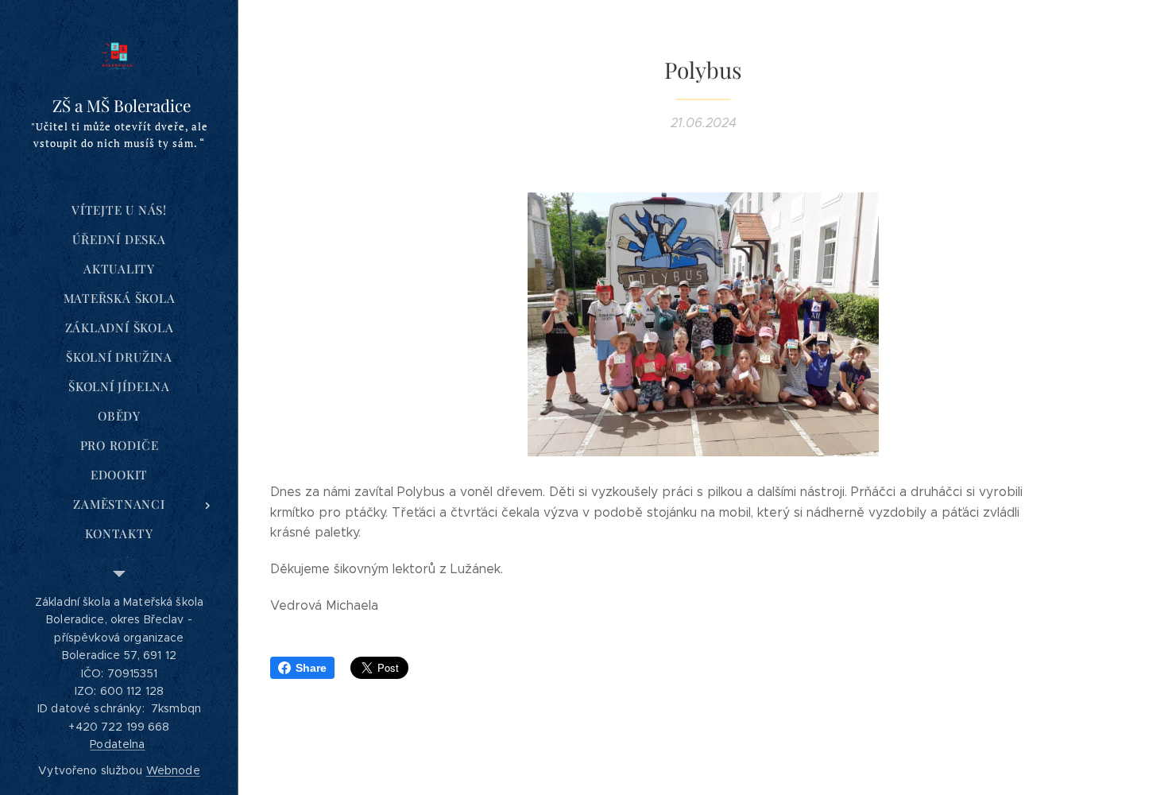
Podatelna (117, 744)
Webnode (173, 770)
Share (311, 667)
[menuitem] (119, 210)
